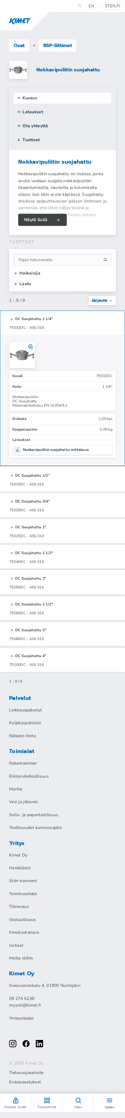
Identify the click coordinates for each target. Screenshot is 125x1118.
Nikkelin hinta (22, 736)
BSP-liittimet (57, 45)
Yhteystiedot (21, 1018)
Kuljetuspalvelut (25, 723)
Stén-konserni (23, 881)
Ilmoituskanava (24, 932)
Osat (19, 45)
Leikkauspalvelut (25, 710)
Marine (15, 789)
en (91, 6)
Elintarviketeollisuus (29, 776)
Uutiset (16, 945)
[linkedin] (39, 1043)
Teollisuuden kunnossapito (35, 827)
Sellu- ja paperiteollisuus (33, 815)
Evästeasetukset (25, 1082)
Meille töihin (21, 958)
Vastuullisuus (22, 919)
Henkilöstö (20, 868)
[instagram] (12, 1043)
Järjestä (99, 300)
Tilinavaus (19, 906)
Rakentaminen (23, 763)
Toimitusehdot (23, 894)
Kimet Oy (18, 855)
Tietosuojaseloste (26, 1072)
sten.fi (112, 6)
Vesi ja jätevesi (23, 802)
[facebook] (26, 1043)
